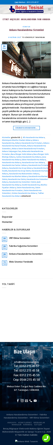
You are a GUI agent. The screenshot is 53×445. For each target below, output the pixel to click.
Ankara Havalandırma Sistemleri (26, 30)
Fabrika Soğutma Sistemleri (23, 246)
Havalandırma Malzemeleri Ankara (24, 173)
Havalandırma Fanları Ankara (14, 165)
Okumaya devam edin (26, 128)
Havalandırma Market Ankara (15, 176)
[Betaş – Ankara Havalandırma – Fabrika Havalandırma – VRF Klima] (26, 9)
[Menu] (49, 9)
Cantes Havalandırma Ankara (28, 157)
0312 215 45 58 (29, 370)
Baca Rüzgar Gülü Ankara (22, 154)
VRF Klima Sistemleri (19, 238)
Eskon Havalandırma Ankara (34, 159)
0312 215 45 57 (29, 366)
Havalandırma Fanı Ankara (33, 162)
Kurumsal (27, 424)
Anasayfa (11, 422)
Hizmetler (26, 27)
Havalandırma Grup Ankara (21, 168)
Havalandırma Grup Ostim (19, 170)
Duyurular (7, 216)
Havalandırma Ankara (11, 162)
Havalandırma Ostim (17, 179)
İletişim (38, 424)
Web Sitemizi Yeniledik (21, 262)
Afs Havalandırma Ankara (34, 137)
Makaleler (16, 424)
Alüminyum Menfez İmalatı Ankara (17, 140)
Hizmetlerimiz (25, 422)
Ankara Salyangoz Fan (11, 151)
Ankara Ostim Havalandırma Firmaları (28, 148)
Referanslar (39, 422)
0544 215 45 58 (30, 380)
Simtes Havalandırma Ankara (24, 193)
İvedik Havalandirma (31, 185)
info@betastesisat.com (26, 362)
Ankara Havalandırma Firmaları (28, 143)
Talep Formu (50, 170)
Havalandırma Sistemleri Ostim (22, 182)
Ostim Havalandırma (25, 187)
